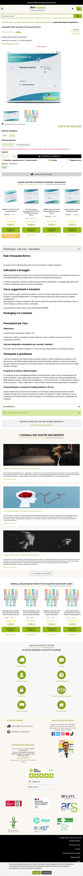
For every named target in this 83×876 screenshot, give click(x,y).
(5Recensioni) (76, 34)
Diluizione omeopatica (9, 131)
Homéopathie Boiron (8, 32)
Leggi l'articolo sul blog (9, 479)
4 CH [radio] (4, 135)
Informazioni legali (74, 845)
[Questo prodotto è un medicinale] (5, 169)
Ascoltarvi (61, 666)
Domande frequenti (61, 681)
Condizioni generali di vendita (71, 853)
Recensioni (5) (9, 407)
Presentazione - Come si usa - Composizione (21, 249)
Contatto (77, 849)
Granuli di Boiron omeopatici (41, 425)
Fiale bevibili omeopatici (43, 22)
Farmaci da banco (61, 711)
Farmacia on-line (7, 22)
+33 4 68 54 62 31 (23, 758)
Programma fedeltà (21, 711)
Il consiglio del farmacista (17, 413)
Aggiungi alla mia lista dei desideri (14, 124)
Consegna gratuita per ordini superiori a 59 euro (41, 2)
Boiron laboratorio (28, 22)
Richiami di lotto (75, 857)
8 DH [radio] (12, 135)
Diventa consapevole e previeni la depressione (21, 468)
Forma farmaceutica (9, 140)
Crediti (78, 861)
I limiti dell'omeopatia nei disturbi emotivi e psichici (23, 511)
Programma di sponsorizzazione (61, 696)
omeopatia (17, 22)
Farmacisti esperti (21, 681)
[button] (2, 8)
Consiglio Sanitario (42, 573)
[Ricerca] (78, 16)
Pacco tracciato (21, 666)
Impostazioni (46, 873)
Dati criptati (21, 696)
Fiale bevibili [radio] (7, 145)
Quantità (5, 152)
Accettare (37, 873)
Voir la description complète (10, 44)
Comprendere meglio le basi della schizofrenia (21, 555)
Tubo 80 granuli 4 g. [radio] (23, 145)
